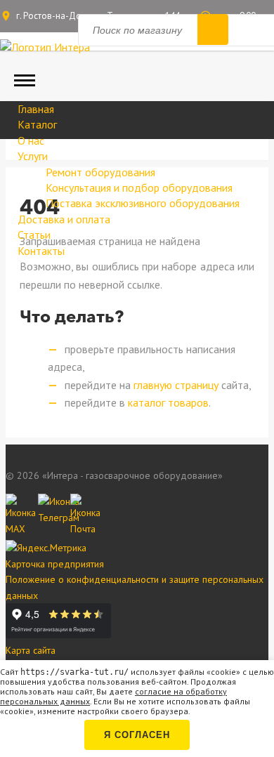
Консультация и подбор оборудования (139, 187)
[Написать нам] (18, 506)
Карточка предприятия (55, 564)
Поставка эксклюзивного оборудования (143, 203)
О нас (31, 140)
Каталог (37, 124)
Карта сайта (31, 650)
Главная (36, 109)
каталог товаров (168, 402)
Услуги (33, 156)
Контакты (41, 251)
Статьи (34, 235)
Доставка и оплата (64, 219)
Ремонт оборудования (100, 172)
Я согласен (137, 735)
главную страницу (175, 385)
